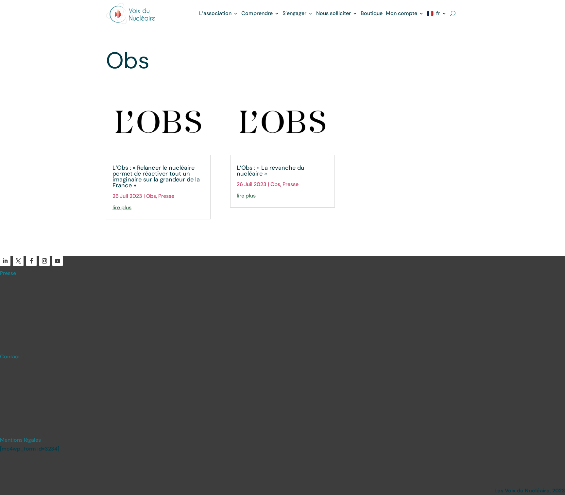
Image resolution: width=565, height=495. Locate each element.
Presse (166, 196)
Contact (10, 356)
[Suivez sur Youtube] (57, 261)
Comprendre (257, 13)
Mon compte (401, 13)
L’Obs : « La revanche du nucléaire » (270, 171)
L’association (215, 13)
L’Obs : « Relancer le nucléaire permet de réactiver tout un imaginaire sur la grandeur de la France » (156, 176)
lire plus (121, 207)
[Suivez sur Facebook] (31, 261)
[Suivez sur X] (18, 261)
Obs (151, 196)
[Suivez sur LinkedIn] (5, 261)
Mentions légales (20, 439)
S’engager (294, 13)
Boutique (372, 13)
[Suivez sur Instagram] (44, 261)
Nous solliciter (333, 13)
